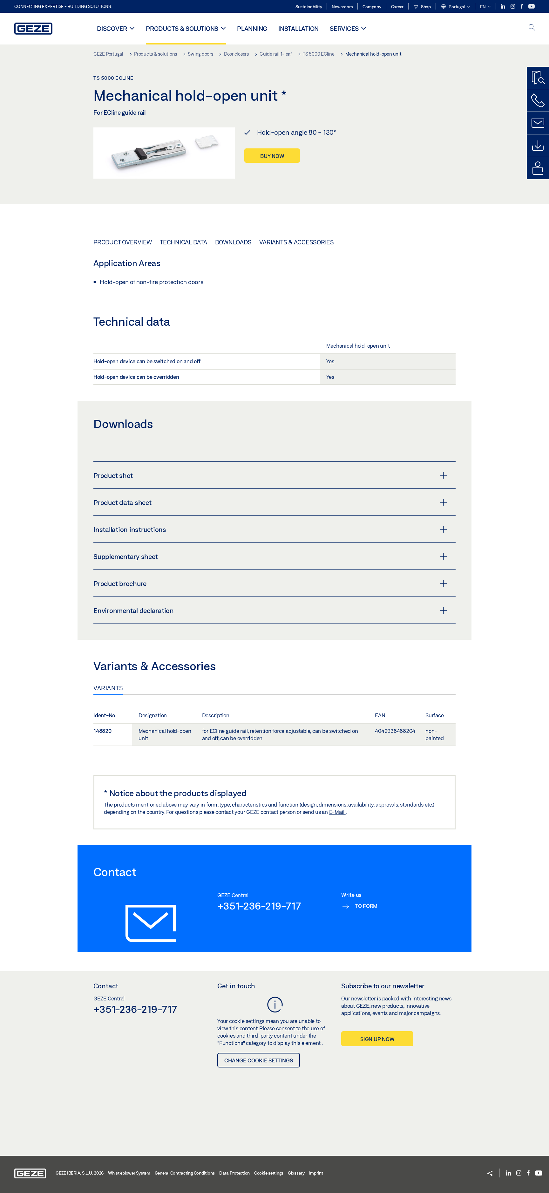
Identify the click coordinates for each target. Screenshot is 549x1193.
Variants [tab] (108, 688)
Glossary (296, 1173)
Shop (425, 6)
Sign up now (377, 1039)
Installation (298, 28)
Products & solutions (182, 28)
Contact (105, 986)
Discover (112, 28)
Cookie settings (268, 1173)
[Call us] (538, 100)
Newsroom (342, 6)
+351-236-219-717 (259, 905)
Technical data (183, 242)
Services (344, 28)
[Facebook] (522, 6)
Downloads (233, 242)
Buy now (272, 156)
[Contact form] (538, 123)
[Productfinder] (538, 78)
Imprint (316, 1173)
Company (372, 6)
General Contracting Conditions (185, 1173)
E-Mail (337, 812)
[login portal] (538, 168)
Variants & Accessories (296, 242)
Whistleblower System (129, 1173)
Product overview (122, 242)
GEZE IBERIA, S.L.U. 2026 (80, 1173)
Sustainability (308, 6)
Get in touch (236, 986)
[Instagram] (513, 6)
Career (397, 6)
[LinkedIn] (503, 6)
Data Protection (234, 1173)
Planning (252, 28)
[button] (455, 7)
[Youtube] (531, 6)
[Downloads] (538, 145)
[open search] (532, 28)
